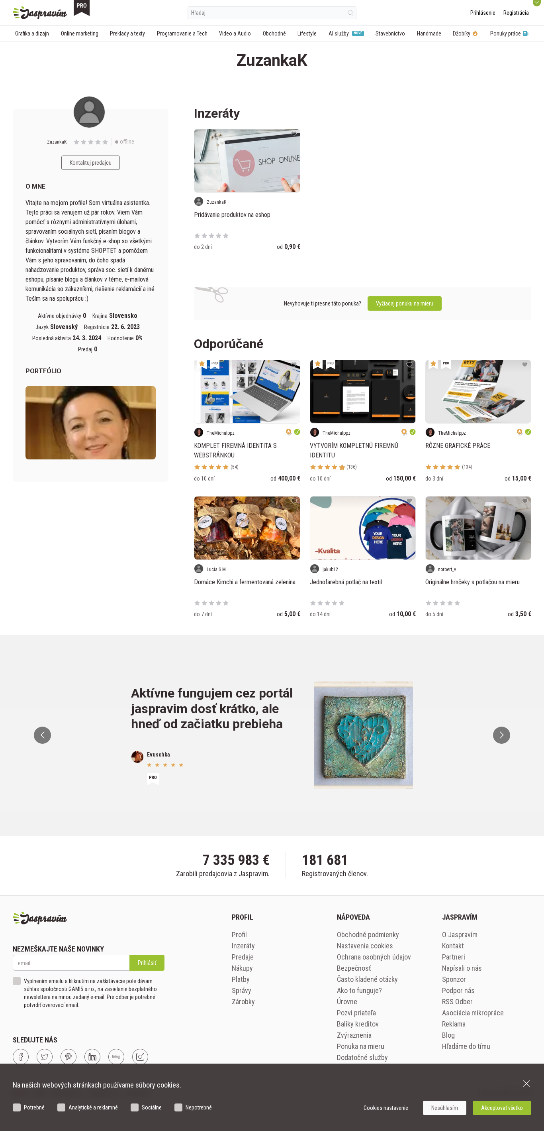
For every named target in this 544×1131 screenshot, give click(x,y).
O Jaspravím (459, 934)
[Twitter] (45, 1057)
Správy (241, 990)
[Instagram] (140, 1057)
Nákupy (242, 968)
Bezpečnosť (354, 968)
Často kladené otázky (367, 979)
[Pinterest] (68, 1057)
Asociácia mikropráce (473, 1013)
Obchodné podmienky (368, 934)
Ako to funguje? (359, 990)
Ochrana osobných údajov (374, 957)
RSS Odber (457, 1001)
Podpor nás (458, 990)
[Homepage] (40, 13)
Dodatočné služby (362, 1057)
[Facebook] (21, 1057)
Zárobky (243, 1001)
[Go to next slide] (501, 735)
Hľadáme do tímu (466, 1046)
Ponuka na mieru (360, 1046)
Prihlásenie (482, 13)
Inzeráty (243, 946)
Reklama (454, 1024)
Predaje (243, 957)
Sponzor (454, 979)
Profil (239, 934)
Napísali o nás (462, 968)
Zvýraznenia (354, 1035)
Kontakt (453, 946)
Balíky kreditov (358, 1024)
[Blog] (116, 1057)
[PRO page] (82, 8)
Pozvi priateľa (356, 1013)
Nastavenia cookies (365, 946)
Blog (448, 1035)
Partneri (453, 957)
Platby (241, 979)
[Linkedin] (92, 1057)
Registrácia (516, 13)
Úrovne (347, 1001)
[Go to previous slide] (42, 735)
